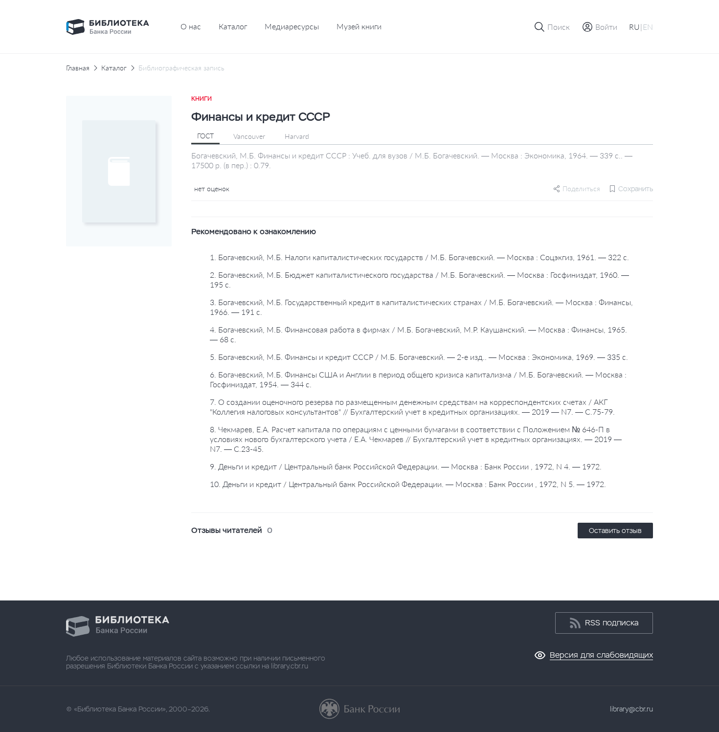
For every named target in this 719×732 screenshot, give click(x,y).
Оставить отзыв (615, 530)
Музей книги (359, 26)
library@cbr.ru (631, 709)
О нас (190, 26)
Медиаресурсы (292, 26)
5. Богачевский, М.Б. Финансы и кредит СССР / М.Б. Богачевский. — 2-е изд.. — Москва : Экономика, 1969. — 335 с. (419, 356)
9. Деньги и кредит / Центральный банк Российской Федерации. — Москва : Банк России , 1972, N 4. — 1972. (406, 466)
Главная (78, 68)
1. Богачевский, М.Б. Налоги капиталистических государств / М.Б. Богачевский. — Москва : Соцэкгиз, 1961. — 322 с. (419, 257)
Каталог (233, 26)
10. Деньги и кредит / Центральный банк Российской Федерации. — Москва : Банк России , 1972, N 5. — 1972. (408, 483)
